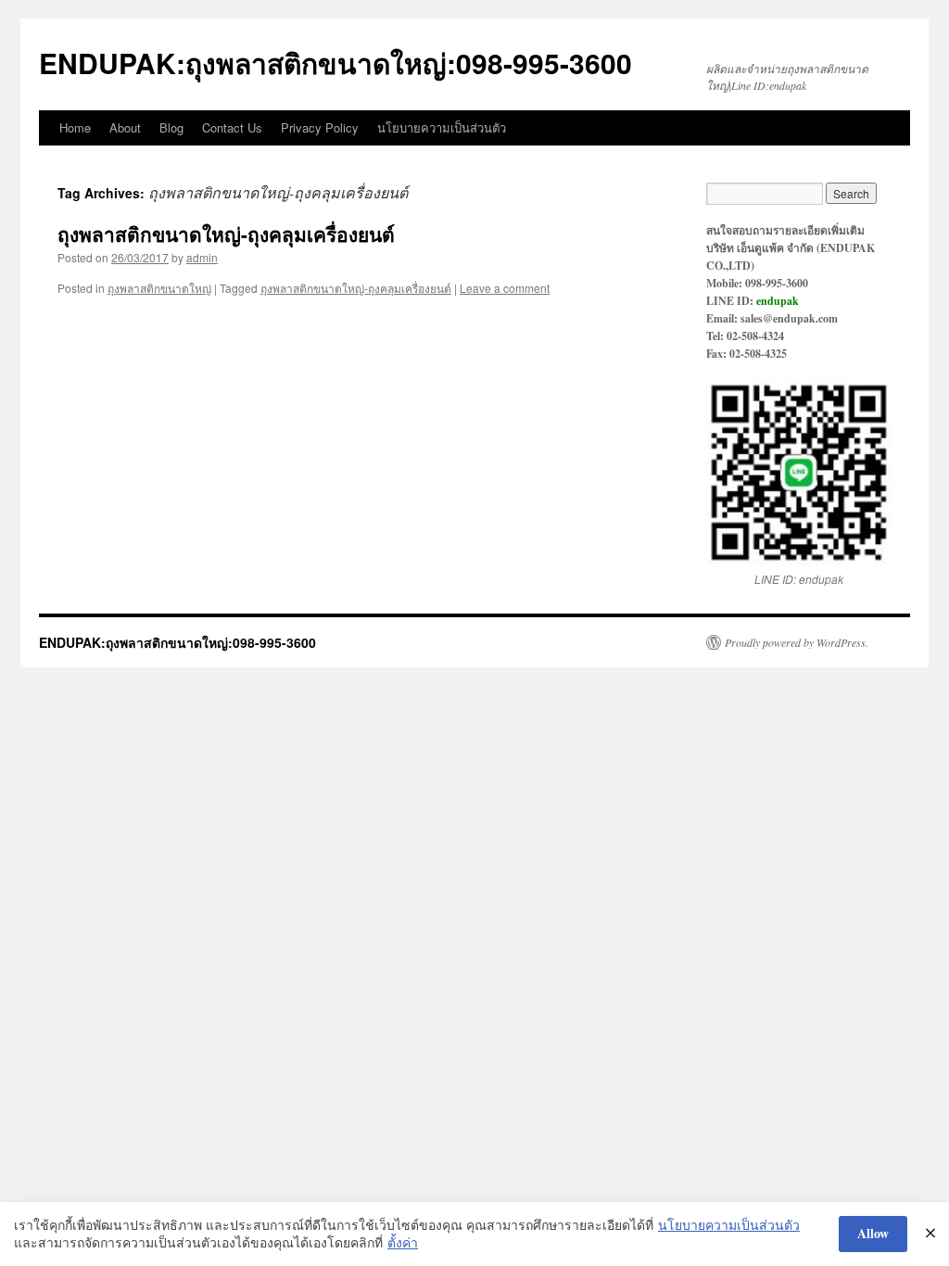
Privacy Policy (320, 127)
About (125, 127)
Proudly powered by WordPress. (796, 642)
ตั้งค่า (402, 1242)
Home (75, 127)
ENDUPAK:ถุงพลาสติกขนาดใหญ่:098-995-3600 (335, 62)
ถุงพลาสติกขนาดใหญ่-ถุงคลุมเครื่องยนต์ (226, 233)
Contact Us (232, 127)
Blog (171, 127)
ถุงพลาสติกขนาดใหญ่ (159, 288)
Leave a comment (505, 288)
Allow (873, 1233)
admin (202, 257)
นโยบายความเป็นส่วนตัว (441, 127)
